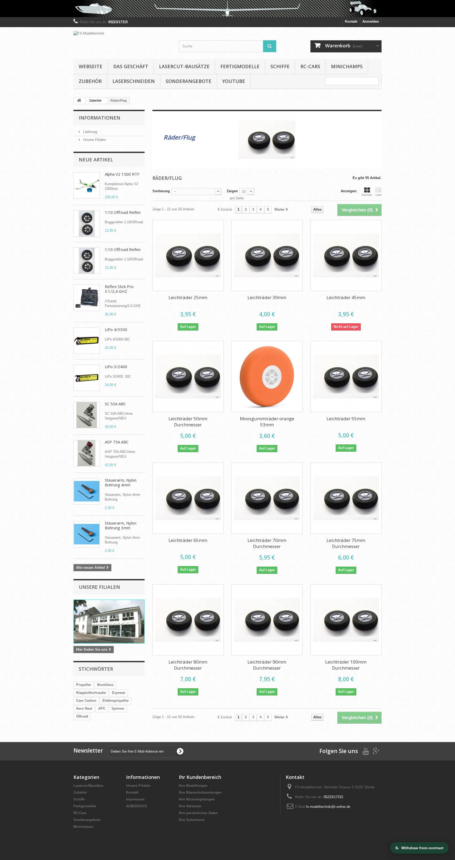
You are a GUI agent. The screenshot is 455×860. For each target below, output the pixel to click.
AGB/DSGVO (136, 806)
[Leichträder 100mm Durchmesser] (346, 620)
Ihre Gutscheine (192, 820)
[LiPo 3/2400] (86, 378)
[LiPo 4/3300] (86, 341)
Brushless (105, 685)
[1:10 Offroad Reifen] (86, 223)
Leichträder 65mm (188, 540)
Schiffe (280, 66)
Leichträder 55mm (346, 419)
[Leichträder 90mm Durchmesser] (267, 620)
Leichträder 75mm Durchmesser (346, 543)
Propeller (83, 685)
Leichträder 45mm (346, 297)
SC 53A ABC (115, 403)
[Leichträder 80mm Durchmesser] (188, 620)
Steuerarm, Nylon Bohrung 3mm (120, 525)
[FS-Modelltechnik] (122, 37)
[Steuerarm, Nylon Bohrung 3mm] (86, 534)
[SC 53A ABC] (86, 415)
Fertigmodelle (240, 66)
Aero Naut (84, 708)
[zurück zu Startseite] (79, 100)
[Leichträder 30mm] (267, 255)
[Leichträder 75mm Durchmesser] (346, 498)
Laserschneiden (133, 81)
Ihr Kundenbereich (200, 777)
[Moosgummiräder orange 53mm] (267, 376)
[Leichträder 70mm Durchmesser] (267, 498)
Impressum (135, 799)
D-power (118, 693)
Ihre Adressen (190, 806)
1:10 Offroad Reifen (123, 212)
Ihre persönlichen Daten (198, 813)
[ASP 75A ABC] (86, 453)
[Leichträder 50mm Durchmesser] (188, 376)
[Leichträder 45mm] (346, 255)
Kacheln (367, 194)
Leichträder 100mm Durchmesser (346, 665)
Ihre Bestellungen (193, 786)
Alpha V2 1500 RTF (122, 174)
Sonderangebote (188, 81)
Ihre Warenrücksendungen (200, 792)
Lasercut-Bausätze (184, 66)
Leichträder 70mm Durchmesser (267, 543)
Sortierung (161, 191)
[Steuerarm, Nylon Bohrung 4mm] (86, 491)
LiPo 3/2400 (116, 366)
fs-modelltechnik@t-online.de (328, 807)
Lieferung (89, 132)
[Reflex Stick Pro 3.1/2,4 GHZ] (86, 298)
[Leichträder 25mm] (188, 255)
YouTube (233, 81)
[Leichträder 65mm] (188, 498)
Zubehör (90, 81)
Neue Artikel (96, 159)
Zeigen (232, 191)
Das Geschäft (130, 66)
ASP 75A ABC (116, 441)
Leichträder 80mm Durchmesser (188, 665)
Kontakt (351, 21)
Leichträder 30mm (267, 297)
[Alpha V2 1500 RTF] (86, 185)
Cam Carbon (86, 701)
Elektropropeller (115, 701)
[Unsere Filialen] (109, 622)
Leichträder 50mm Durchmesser (188, 422)
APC (101, 708)
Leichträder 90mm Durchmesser (267, 665)
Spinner (117, 708)
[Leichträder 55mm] (346, 376)
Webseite (90, 66)
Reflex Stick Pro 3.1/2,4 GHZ (119, 289)
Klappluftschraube (91, 693)
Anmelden (370, 21)
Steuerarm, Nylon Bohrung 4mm (120, 482)
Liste (378, 194)
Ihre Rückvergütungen (197, 799)
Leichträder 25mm (188, 297)
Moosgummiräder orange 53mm (267, 422)
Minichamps (347, 66)
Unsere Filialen (94, 140)
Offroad (82, 716)
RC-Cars (310, 66)
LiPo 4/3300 (116, 329)
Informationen (99, 118)
